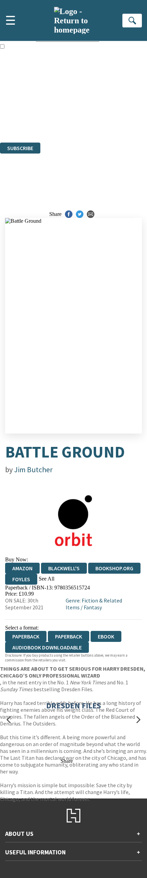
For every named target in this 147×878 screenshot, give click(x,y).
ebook (106, 636)
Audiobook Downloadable (47, 647)
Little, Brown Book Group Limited (85, 102)
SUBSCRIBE (20, 148)
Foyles (21, 579)
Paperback (68, 636)
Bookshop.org (114, 568)
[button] (8, 719)
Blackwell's (64, 568)
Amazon (22, 568)
